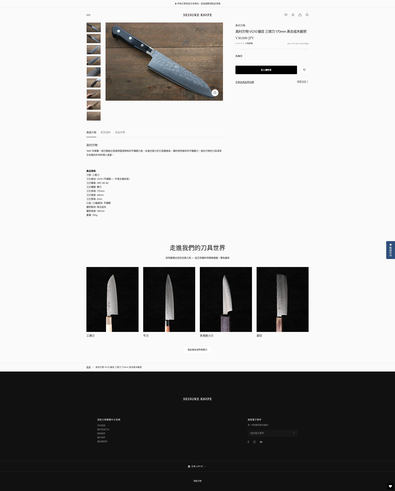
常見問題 (101, 425)
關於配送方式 (103, 429)
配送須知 (106, 132)
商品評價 (120, 132)
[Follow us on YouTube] (261, 442)
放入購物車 (266, 70)
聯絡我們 (101, 433)
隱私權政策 (102, 441)
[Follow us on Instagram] (254, 442)
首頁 (88, 367)
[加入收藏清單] (304, 70)
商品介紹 (91, 132)
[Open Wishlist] (286, 15)
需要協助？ (303, 81)
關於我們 (101, 437)
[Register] (294, 433)
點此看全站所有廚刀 (197, 349)
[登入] (293, 15)
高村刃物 (240, 25)
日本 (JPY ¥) (197, 466)
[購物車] (300, 15)
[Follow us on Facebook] (248, 442)
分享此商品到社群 (244, 82)
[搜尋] (307, 15)
